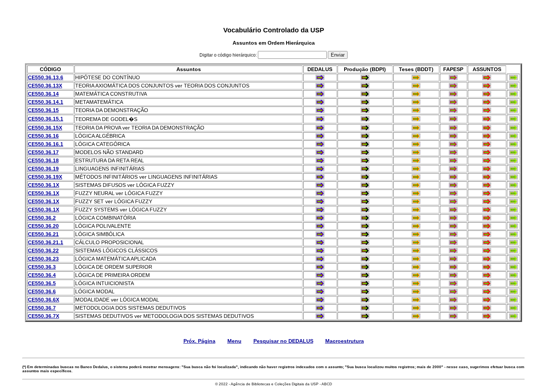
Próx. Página (199, 341)
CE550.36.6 (42, 291)
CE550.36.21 (43, 234)
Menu (234, 341)
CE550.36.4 (42, 275)
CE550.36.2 (42, 218)
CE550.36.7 (42, 308)
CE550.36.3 (42, 267)
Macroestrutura (344, 341)
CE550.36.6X (43, 300)
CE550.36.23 (43, 259)
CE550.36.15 (43, 110)
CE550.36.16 (43, 136)
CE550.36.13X (45, 86)
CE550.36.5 (42, 283)
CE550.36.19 (43, 169)
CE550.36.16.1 (45, 144)
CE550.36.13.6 (45, 77)
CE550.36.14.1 (45, 102)
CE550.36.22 (43, 250)
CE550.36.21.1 (45, 242)
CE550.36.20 (43, 226)
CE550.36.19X (45, 177)
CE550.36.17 (43, 152)
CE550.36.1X (43, 185)
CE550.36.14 (43, 94)
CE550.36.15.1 (45, 119)
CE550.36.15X (45, 128)
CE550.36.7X (43, 316)
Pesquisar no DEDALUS (283, 341)
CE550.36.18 (43, 160)
